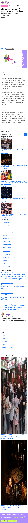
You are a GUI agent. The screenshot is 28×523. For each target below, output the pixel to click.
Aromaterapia (7, 244)
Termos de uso (4, 350)
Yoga (5, 235)
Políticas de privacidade (6, 347)
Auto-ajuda (7, 254)
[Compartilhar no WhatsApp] (4, 48)
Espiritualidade (8, 232)
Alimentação (7, 241)
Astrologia (7, 247)
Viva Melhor (4, 344)
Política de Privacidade (18, 517)
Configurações (12, 520)
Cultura (5, 229)
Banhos (6, 260)
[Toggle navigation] (26, 2)
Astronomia (6, 222)
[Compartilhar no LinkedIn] (5, 48)
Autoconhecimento (9, 257)
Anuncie (3, 335)
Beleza (5, 263)
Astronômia (6, 251)
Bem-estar (6, 225)
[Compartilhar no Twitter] (2, 48)
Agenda (6, 238)
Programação (4, 341)
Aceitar (4, 520)
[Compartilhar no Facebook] (1, 48)
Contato (3, 338)
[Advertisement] (14, 33)
